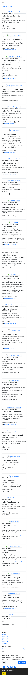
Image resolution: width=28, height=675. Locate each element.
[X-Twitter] (7, 667)
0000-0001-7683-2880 (10, 152)
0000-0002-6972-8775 (10, 323)
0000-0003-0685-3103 (10, 374)
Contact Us (5, 641)
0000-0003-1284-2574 (10, 401)
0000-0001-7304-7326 (10, 174)
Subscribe (22, 662)
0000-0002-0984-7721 (10, 540)
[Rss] (15, 667)
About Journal (6, 636)
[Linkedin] (11, 667)
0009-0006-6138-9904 (10, 608)
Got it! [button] (4, 673)
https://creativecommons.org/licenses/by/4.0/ (14, 649)
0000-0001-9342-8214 (10, 78)
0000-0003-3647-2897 (10, 50)
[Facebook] (4, 667)
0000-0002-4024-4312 (10, 123)
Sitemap (4, 643)
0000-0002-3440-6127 (10, 349)
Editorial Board (6, 638)
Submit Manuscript (7, 640)
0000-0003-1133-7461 (10, 244)
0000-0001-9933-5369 (10, 567)
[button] (14, 670)
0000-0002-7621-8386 (10, 298)
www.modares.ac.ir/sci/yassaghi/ (13, 535)
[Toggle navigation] (13, 3)
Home (4, 634)
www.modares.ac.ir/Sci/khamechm (13, 562)
